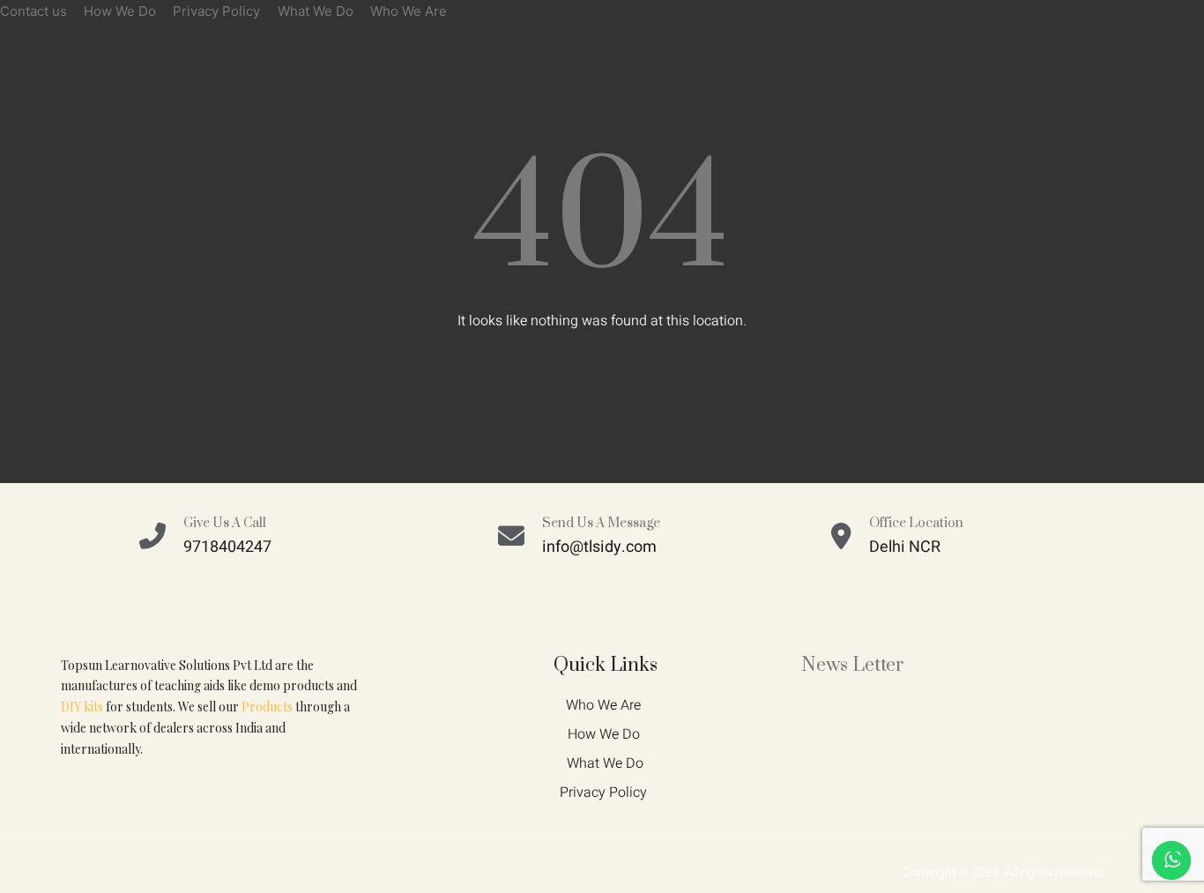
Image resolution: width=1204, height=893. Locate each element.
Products (267, 706)
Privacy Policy (216, 11)
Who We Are (408, 11)
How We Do (120, 11)
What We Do (315, 11)
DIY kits (82, 706)
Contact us (33, 11)
